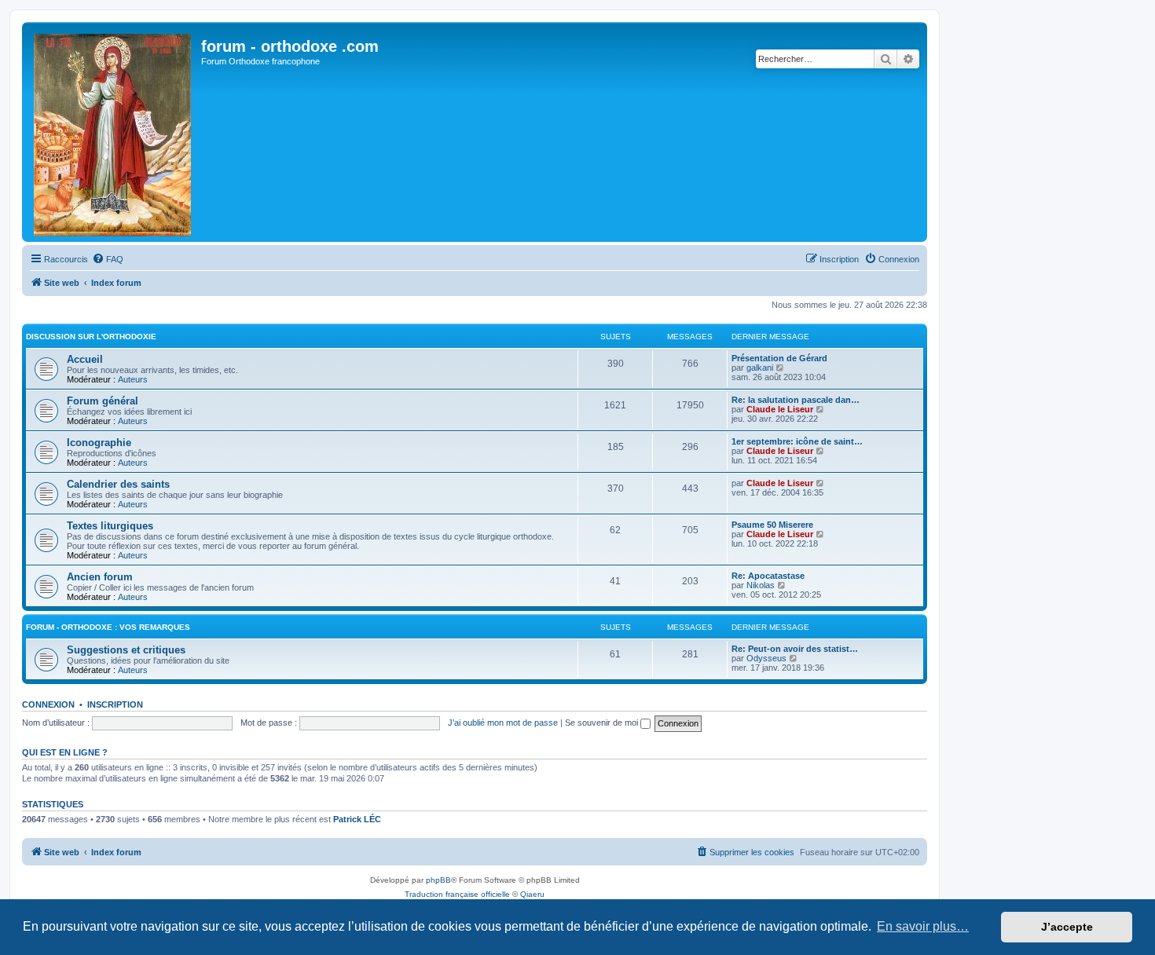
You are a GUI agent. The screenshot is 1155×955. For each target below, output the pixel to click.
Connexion (48, 704)
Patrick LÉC (357, 819)
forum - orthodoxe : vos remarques (108, 627)
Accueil (85, 359)
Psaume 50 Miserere (772, 524)
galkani (759, 367)
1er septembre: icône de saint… (797, 441)
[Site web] (113, 132)
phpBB (438, 880)
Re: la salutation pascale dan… (796, 399)
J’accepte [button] (1067, 926)
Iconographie (99, 442)
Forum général (102, 401)
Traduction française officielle (457, 894)
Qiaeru (532, 894)
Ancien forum (100, 577)
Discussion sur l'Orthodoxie (91, 336)
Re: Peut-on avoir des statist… (795, 648)
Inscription (115, 704)
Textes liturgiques (110, 526)
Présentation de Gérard (779, 358)
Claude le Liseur (779, 409)
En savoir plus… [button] (923, 926)
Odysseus (766, 658)
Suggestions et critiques (126, 650)
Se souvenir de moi (602, 722)
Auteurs (133, 379)
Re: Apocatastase (768, 575)
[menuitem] (107, 259)
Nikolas (760, 585)
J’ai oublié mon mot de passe (503, 722)
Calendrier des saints (118, 484)
